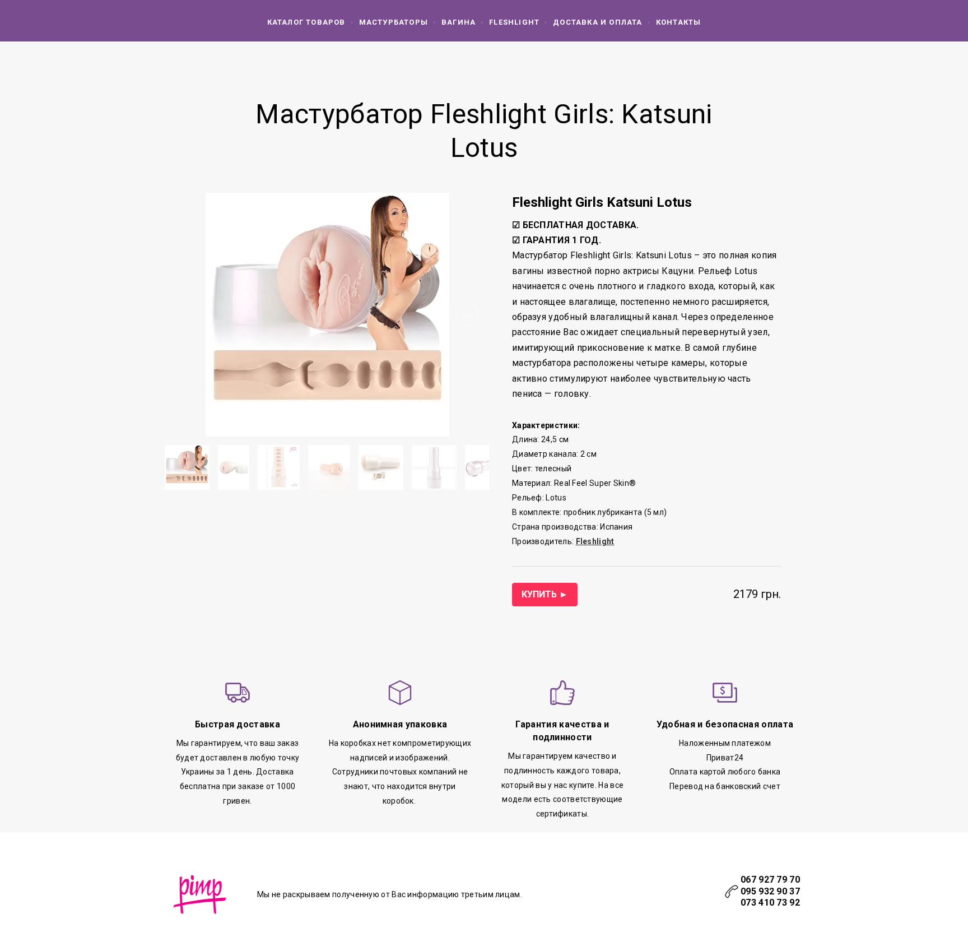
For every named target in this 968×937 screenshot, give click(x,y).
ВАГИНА (458, 22)
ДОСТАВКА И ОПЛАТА (597, 22)
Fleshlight (514, 22)
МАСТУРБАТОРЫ (393, 22)
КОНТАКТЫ (678, 22)
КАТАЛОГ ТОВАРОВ (306, 22)
